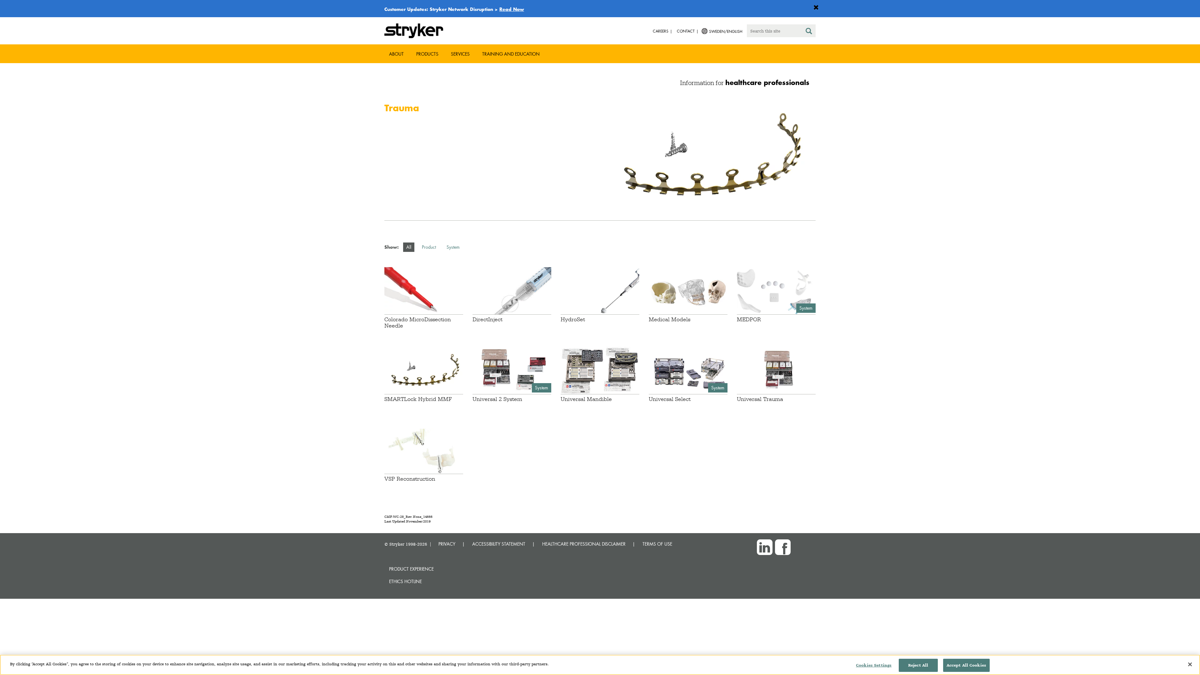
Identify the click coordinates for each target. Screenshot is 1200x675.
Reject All (918, 665)
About (396, 54)
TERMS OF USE (657, 544)
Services (460, 54)
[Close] (1190, 664)
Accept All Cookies (966, 665)
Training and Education (511, 54)
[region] (600, 665)
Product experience (411, 569)
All (408, 247)
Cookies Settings (874, 665)
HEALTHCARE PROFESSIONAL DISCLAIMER (584, 544)
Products (427, 54)
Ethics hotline (405, 581)
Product (429, 247)
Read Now (511, 9)
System (453, 247)
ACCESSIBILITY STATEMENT (498, 544)
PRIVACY (446, 544)
